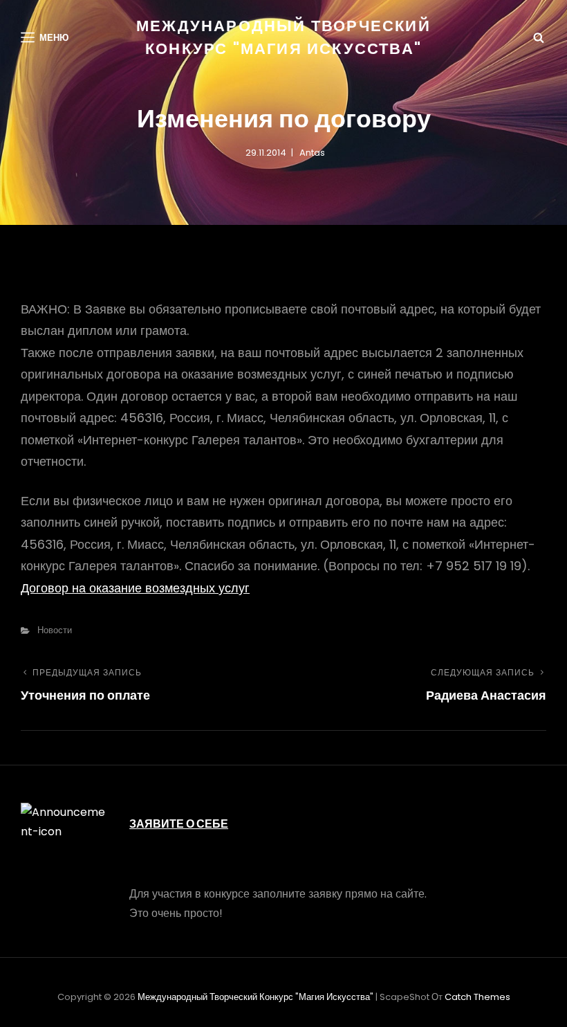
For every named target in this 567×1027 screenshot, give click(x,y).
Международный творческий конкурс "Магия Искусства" (255, 996)
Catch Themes (477, 996)
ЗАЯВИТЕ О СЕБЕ (178, 824)
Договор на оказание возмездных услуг (135, 588)
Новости (54, 630)
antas (312, 152)
